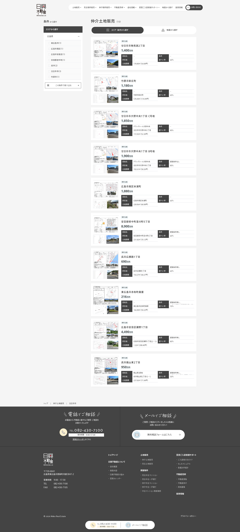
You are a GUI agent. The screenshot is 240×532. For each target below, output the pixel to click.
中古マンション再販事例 (151, 491)
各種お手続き (183, 467)
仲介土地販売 (147, 459)
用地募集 (181, 487)
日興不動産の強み (117, 474)
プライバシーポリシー (188, 516)
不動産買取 (182, 479)
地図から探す (172, 30)
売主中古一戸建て (149, 479)
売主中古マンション (149, 475)
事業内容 (113, 470)
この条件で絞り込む (63, 85)
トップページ (113, 455)
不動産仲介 (182, 483)
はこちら (82, 439)
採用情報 (180, 493)
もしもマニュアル (184, 463)
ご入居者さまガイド (185, 459)
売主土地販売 (147, 463)
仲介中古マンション (149, 483)
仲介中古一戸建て (149, 487)
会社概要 (113, 466)
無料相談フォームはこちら (159, 434)
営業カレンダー (116, 478)
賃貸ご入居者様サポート (186, 455)
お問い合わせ (196, 7)
